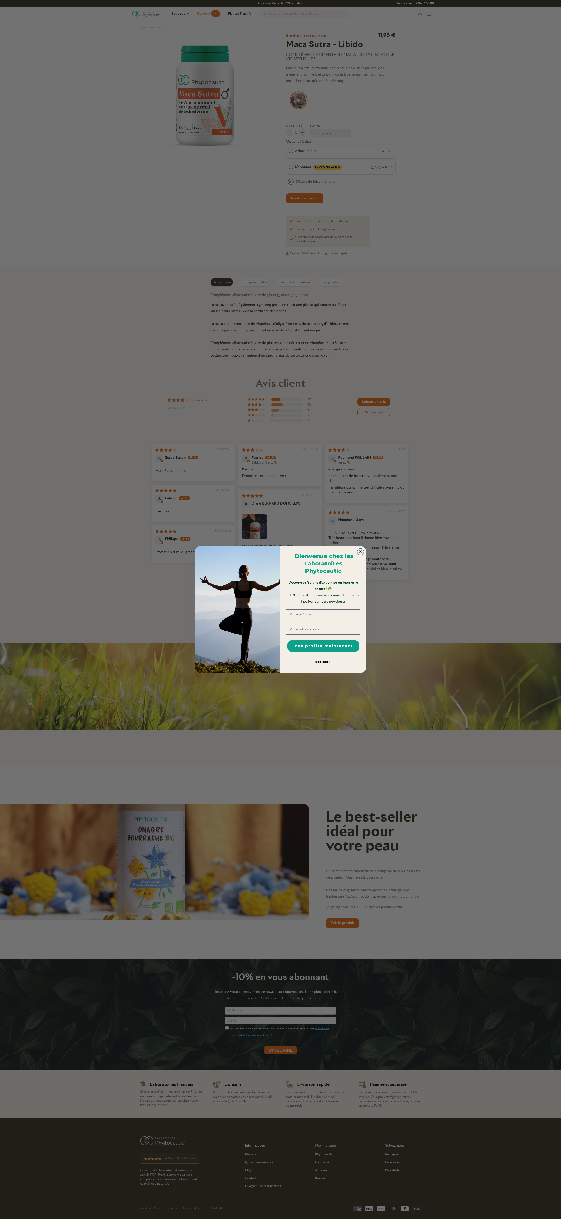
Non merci (323, 661)
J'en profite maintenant (323, 646)
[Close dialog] (360, 551)
